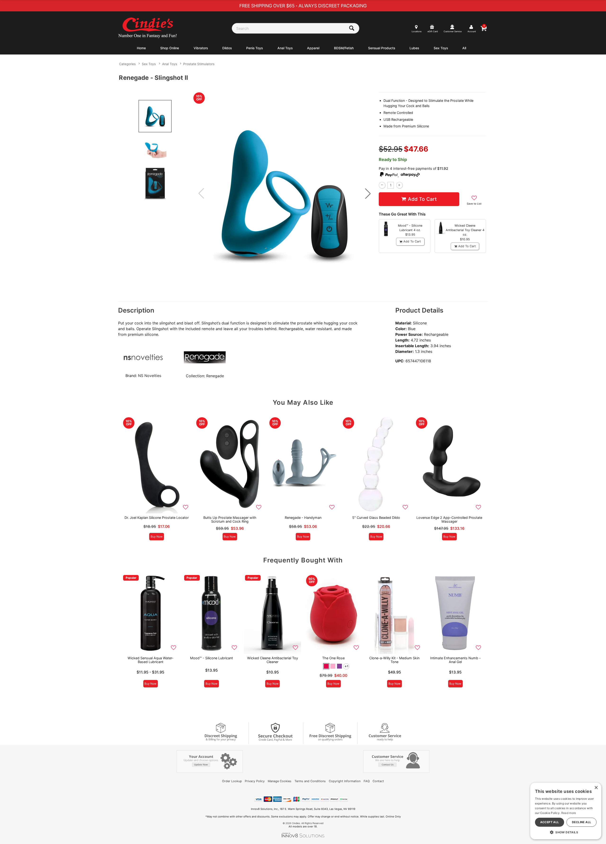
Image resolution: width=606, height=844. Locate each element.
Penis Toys (254, 48)
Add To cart (422, 199)
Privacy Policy (255, 781)
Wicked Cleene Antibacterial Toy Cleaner (272, 660)
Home (141, 48)
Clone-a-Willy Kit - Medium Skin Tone (394, 660)
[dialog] (565, 811)
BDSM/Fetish (344, 48)
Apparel (313, 48)
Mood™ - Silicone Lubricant (211, 658)
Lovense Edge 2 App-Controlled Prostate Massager (449, 519)
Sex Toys (441, 48)
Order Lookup (232, 781)
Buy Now (157, 536)
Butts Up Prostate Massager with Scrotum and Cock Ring (229, 519)
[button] (368, 193)
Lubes (414, 48)
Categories (127, 64)
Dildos (227, 48)
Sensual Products (381, 48)
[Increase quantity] (399, 185)
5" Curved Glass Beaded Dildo (376, 518)
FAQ (367, 781)
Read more (568, 813)
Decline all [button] (581, 822)
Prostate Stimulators (198, 64)
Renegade (215, 375)
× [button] (596, 788)
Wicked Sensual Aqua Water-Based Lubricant (151, 660)
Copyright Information (345, 781)
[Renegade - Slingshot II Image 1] (285, 193)
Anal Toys (285, 48)
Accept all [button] (549, 822)
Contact (378, 781)
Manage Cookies (279, 781)
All (464, 48)
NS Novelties (149, 375)
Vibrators (201, 48)
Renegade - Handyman (303, 518)
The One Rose (333, 658)
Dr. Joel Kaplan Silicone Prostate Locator (157, 518)
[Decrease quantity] (382, 185)
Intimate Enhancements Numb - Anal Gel (455, 660)
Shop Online (169, 48)
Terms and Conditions (310, 781)
